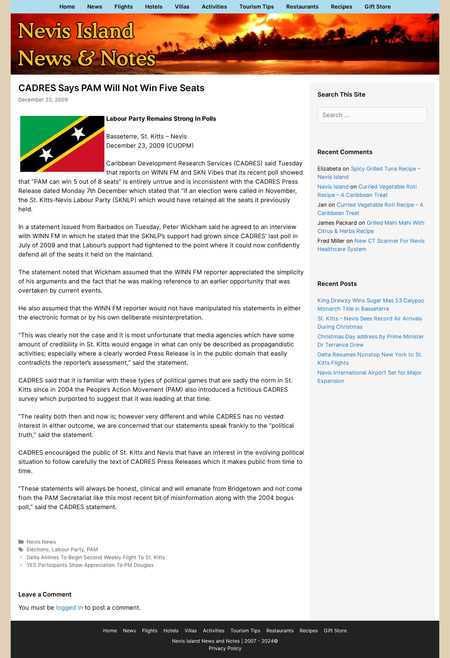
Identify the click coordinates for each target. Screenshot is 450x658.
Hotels (154, 6)
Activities (214, 6)
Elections (38, 549)
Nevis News (41, 542)
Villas (182, 6)
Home (67, 6)
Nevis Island (333, 186)
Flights (123, 6)
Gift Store (378, 6)
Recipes (341, 6)
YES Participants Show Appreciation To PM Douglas (90, 565)
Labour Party (68, 549)
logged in (69, 607)
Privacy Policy (225, 648)
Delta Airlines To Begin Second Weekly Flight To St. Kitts (96, 557)
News (94, 6)
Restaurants (302, 6)
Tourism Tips (256, 6)
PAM (92, 549)
